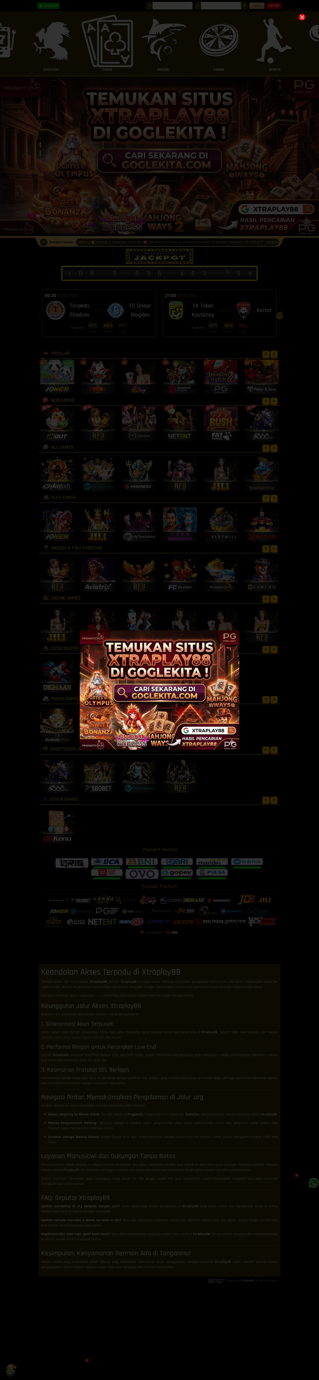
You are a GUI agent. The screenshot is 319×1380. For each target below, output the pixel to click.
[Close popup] (302, 17)
